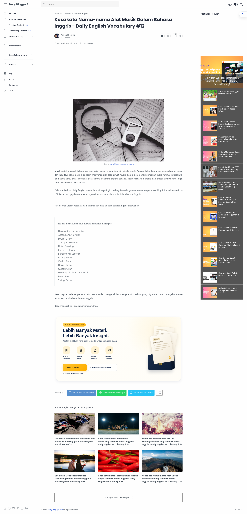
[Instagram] (9, 508)
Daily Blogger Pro (20, 4)
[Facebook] (5, 508)
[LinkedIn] (22, 508)
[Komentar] (174, 36)
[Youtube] (17, 508)
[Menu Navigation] (5, 4)
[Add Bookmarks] (162, 36)
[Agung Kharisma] (68, 35)
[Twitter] (13, 508)
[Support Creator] (168, 36)
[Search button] (44, 4)
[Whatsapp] (26, 508)
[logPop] (241, 4)
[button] (230, 4)
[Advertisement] (118, 72)
